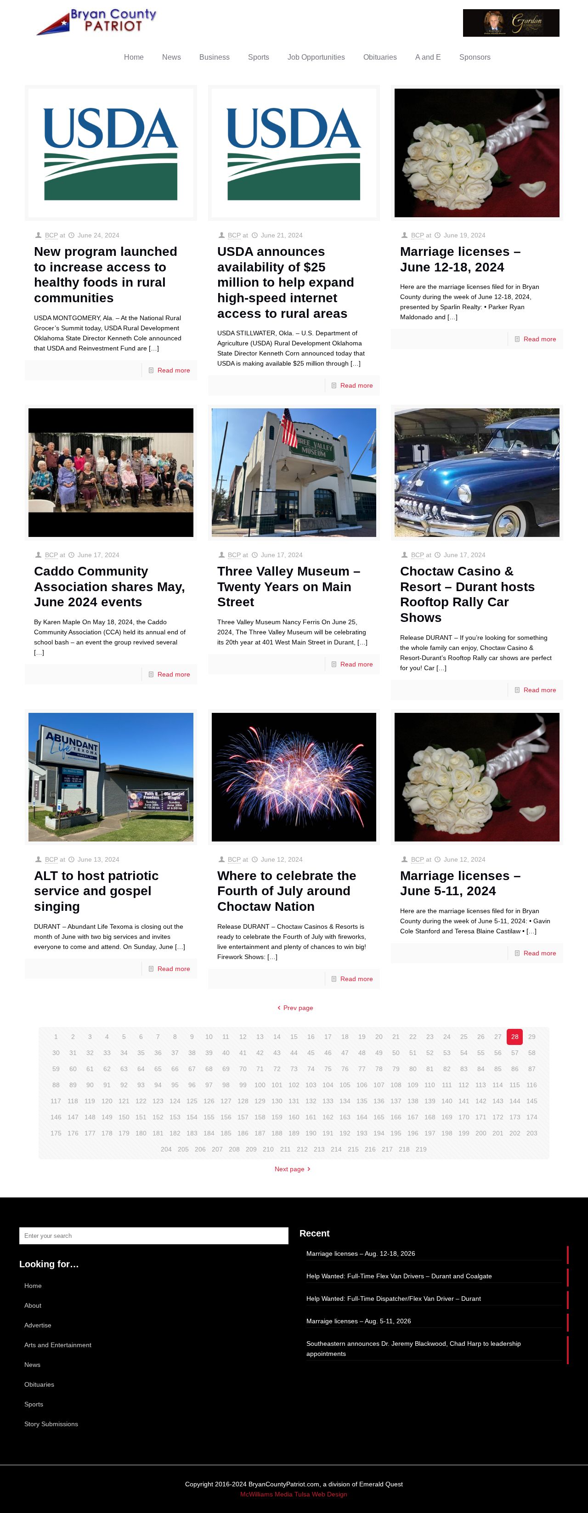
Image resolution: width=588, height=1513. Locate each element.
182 (175, 1133)
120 (107, 1101)
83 (464, 1069)
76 (345, 1069)
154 (192, 1117)
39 (209, 1052)
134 (345, 1101)
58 (532, 1052)
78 (379, 1069)
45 (311, 1052)
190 (311, 1133)
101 (277, 1085)
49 (379, 1052)
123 (158, 1101)
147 (73, 1117)
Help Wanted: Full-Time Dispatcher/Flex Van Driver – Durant (393, 1298)
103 (311, 1085)
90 (90, 1085)
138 (412, 1101)
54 (464, 1052)
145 (531, 1101)
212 (302, 1149)
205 (183, 1149)
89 (73, 1085)
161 (311, 1117)
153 (175, 1117)
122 (141, 1101)
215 (353, 1149)
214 (336, 1149)
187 (260, 1133)
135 (362, 1101)
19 (362, 1036)
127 (226, 1101)
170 (463, 1117)
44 (294, 1052)
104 (328, 1085)
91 (107, 1085)
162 (328, 1117)
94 (158, 1085)
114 (497, 1085)
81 (430, 1069)
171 (480, 1117)
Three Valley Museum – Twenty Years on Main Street (289, 586)
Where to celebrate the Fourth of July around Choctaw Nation (286, 891)
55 (481, 1052)
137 (395, 1101)
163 (345, 1117)
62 (107, 1069)
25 (464, 1036)
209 (251, 1149)
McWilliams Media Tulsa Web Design (293, 1494)
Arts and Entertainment (57, 1345)
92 (124, 1085)
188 (277, 1133)
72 (277, 1069)
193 (362, 1133)
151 (141, 1117)
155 (209, 1117)
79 (396, 1069)
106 (362, 1085)
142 (480, 1101)
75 (328, 1069)
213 (319, 1149)
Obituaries (39, 1384)
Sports (33, 1404)
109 (412, 1085)
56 (498, 1052)
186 (243, 1133)
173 (514, 1117)
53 (447, 1052)
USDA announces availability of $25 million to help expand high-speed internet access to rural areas (285, 282)
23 (430, 1036)
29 (532, 1036)
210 (268, 1149)
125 (192, 1101)
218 (404, 1149)
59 (56, 1069)
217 (387, 1149)
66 (175, 1069)
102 (294, 1085)
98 (226, 1085)
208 (234, 1149)
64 (141, 1069)
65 (158, 1069)
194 (378, 1133)
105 (345, 1085)
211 (285, 1149)
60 (73, 1069)
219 (421, 1149)
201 (497, 1133)
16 (311, 1036)
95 (175, 1085)
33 (107, 1052)
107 (378, 1085)
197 (429, 1133)
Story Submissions (51, 1424)
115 (514, 1085)
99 (243, 1085)
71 (260, 1069)
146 (56, 1117)
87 (532, 1069)
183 (192, 1133)
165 (378, 1117)
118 (73, 1101)
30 (56, 1052)
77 (362, 1069)
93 (141, 1085)
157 (243, 1117)
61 (90, 1069)
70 (243, 1069)
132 (311, 1101)
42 (260, 1052)
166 (395, 1117)
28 (515, 1036)
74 (311, 1069)
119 (90, 1101)
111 (447, 1085)
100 (260, 1085)
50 (396, 1052)
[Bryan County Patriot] (97, 22)
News (32, 1364)
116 (531, 1085)
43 (277, 1052)
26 (481, 1036)
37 (175, 1052)
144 (514, 1101)
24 (447, 1036)
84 (481, 1069)
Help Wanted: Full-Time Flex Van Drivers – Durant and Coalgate (399, 1276)
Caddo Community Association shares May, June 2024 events (109, 586)
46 (328, 1052)
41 (243, 1052)
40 (226, 1052)
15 (294, 1036)
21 (396, 1036)
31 (73, 1052)
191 (328, 1133)
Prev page (298, 1007)
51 (413, 1052)
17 (328, 1036)
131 (294, 1101)
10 (209, 1036)
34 (124, 1052)
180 (141, 1133)
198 (446, 1133)
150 (124, 1117)
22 (413, 1036)
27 (498, 1036)
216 (370, 1149)
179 (124, 1133)
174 (531, 1117)
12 (243, 1036)
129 (260, 1101)
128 (243, 1101)
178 (107, 1133)
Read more (174, 370)
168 (429, 1117)
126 (209, 1101)
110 (429, 1085)
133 (328, 1101)
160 (294, 1117)
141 (463, 1101)
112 (463, 1085)
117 (56, 1101)
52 (430, 1052)
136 (378, 1101)
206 (200, 1149)
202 (514, 1133)
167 (412, 1117)
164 (362, 1117)
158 (260, 1117)
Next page (290, 1169)
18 (345, 1036)
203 (531, 1133)
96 (192, 1085)
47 (345, 1052)
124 (175, 1101)
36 (158, 1052)
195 (395, 1133)
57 (515, 1052)
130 (277, 1101)
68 (209, 1069)
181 (158, 1133)
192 (345, 1133)
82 (447, 1069)
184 (209, 1133)
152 (158, 1117)
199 (463, 1133)
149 (107, 1117)
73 (294, 1069)
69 (226, 1069)
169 (446, 1117)
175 (56, 1133)
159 (277, 1117)
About (32, 1305)
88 (56, 1085)
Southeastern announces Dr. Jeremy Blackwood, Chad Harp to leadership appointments (413, 1348)
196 (412, 1133)
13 (260, 1036)
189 (294, 1133)
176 (73, 1133)
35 (141, 1052)
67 (192, 1069)
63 (124, 1069)
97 (209, 1085)
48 (362, 1052)
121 (124, 1101)
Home (33, 1285)
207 (217, 1149)
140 (446, 1101)
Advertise (37, 1325)
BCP (51, 235)
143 (497, 1101)
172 (497, 1117)
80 (413, 1069)
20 (379, 1036)
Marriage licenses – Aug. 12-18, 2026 (360, 1253)
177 (90, 1133)
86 (515, 1069)
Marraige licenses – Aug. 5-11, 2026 (358, 1321)
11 (225, 1036)
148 (90, 1117)
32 (90, 1052)
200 (480, 1133)
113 (480, 1085)
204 (166, 1149)
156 (226, 1117)
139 (429, 1101)
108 (395, 1085)
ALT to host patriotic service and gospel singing (96, 891)
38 (192, 1052)
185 (226, 1133)
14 (277, 1036)
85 (498, 1069)
